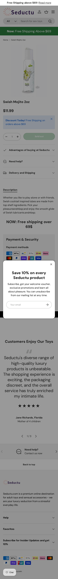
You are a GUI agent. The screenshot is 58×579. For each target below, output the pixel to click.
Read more (45, 2)
